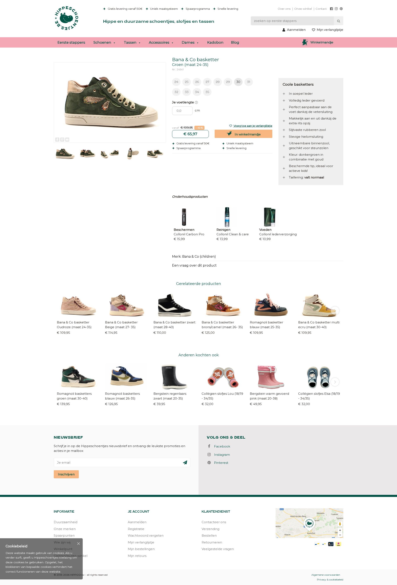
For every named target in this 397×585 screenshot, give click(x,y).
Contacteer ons (214, 522)
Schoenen (102, 42)
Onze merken (65, 529)
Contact (321, 8)
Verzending (210, 529)
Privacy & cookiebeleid (330, 579)
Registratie (136, 529)
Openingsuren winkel (70, 556)
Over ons (284, 8)
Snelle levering (227, 8)
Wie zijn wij (62, 542)
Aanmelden (137, 522)
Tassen (130, 42)
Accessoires (159, 42)
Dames (188, 42)
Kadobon (215, 42)
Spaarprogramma (197, 8)
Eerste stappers (71, 42)
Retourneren (212, 542)
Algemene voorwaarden (325, 574)
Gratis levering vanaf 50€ (124, 8)
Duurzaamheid (65, 522)
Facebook (221, 446)
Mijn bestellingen (141, 549)
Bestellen (209, 535)
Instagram (221, 455)
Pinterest (220, 463)
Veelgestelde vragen (218, 549)
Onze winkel (303, 8)
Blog (235, 42)
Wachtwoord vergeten (146, 535)
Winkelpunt (63, 549)
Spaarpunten (64, 535)
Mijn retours (137, 556)
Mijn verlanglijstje (141, 542)
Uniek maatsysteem (163, 8)
